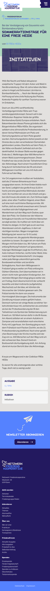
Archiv (4, 552)
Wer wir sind (6, 525)
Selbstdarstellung (9, 549)
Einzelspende (7, 561)
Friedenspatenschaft (10, 566)
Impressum (30, 586)
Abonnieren (22, 442)
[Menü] (45, 4)
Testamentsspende (9, 574)
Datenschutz (19, 586)
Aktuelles (5, 508)
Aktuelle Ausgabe (8, 542)
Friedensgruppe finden (10, 499)
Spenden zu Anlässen (10, 569)
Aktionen (5, 494)
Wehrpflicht (6, 516)
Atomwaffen (7, 513)
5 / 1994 (8, 385)
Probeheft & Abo (8, 547)
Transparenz (6, 533)
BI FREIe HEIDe (13, 43)
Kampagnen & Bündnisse (11, 530)
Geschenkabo (7, 572)
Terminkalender (8, 496)
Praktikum (6, 527)
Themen (5, 510)
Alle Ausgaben (7, 544)
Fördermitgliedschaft (10, 564)
